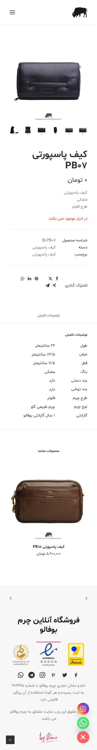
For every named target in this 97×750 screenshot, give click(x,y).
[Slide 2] (69, 130)
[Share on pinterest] (36, 279)
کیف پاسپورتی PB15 (48, 546)
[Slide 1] (82, 130)
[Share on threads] (43, 277)
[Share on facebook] (57, 279)
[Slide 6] (14, 130)
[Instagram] (83, 709)
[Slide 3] (55, 130)
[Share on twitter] (50, 279)
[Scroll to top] (10, 740)
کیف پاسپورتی (44, 247)
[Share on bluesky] (15, 277)
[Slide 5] (27, 130)
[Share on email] (47, 285)
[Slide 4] (41, 130)
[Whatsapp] (83, 723)
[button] (12, 12)
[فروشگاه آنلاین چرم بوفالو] (79, 12)
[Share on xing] (54, 285)
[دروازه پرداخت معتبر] (76, 665)
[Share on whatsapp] (22, 279)
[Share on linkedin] (29, 279)
